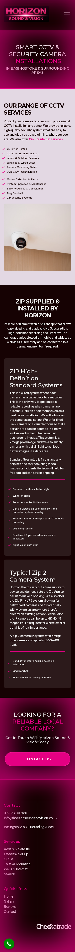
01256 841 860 (15, 813)
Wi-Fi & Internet (15, 869)
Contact (10, 911)
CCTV (8, 859)
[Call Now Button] (9, 943)
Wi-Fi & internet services (46, 139)
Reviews (10, 906)
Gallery (9, 901)
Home (8, 896)
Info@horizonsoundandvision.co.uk (30, 818)
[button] (37, 759)
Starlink (9, 874)
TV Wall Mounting (17, 864)
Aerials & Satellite (17, 849)
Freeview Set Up (16, 854)
